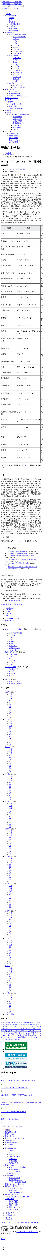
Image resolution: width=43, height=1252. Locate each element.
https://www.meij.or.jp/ (16, 600)
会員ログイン (11, 1215)
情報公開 (12, 22)
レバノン (16, 68)
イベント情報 (9, 1144)
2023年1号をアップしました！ (11, 1126)
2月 (10, 715)
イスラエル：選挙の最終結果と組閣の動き (21, 555)
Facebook (9, 1219)
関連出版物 (13, 106)
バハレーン (17, 53)
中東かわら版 (9, 32)
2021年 (7, 829)
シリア (15, 60)
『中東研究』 (9, 102)
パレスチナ (17, 64)
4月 (10, 711)
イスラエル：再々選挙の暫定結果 (18, 563)
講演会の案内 (13, 133)
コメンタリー (17, 125)
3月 (10, 713)
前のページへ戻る (12, 618)
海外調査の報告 (18, 123)
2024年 (7, 747)
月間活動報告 (13, 138)
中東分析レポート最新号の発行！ (14, 1088)
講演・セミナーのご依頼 (9, 1119)
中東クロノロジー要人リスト (15, 1138)
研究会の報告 (17, 121)
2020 (24, 1022)
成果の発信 (17, 127)
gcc (19, 1039)
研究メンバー (17, 119)
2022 (16, 1022)
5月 (10, 709)
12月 (10, 694)
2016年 (7, 966)
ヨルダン (16, 66)
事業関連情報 (17, 117)
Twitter (8, 1217)
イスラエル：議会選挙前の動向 (17, 553)
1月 (10, 717)
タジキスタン (9, 1031)
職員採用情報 (13, 28)
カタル (15, 47)
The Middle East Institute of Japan (27, 1232)
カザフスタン (16, 1033)
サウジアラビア (18, 51)
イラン (15, 43)
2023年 (7, 774)
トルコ (15, 62)
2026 (2, 1022)
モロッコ (16, 79)
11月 (10, 696)
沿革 (10, 20)
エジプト (16, 74)
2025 (6, 1022)
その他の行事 (13, 142)
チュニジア (17, 77)
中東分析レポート (15, 93)
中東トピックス (14, 91)
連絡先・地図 (13, 30)
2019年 (7, 884)
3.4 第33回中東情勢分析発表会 (13, 1112)
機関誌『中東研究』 (12, 1186)
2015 (2, 1024)
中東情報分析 (9, 89)
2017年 (7, 938)
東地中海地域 (13, 56)
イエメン (16, 39)
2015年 (7, 993)
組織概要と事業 (14, 24)
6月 (10, 707)
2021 (20, 1022)
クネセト (23, 465)
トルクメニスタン (29, 1029)
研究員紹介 (13, 26)
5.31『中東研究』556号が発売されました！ (18, 1080)
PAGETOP (3, 1239)
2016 (38, 1022)
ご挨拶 (11, 18)
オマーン (16, 45)
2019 (27, 1022)
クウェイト (17, 49)
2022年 (7, 801)
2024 (9, 1022)
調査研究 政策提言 (11, 1194)
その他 (11, 83)
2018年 (7, 911)
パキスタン (5, 1029)
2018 (31, 1022)
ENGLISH (15, 8)
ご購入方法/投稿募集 (16, 108)
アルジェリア (17, 72)
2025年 (7, 719)
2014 (6, 1024)
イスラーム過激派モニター (18, 96)
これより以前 (9, 1014)
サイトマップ (7, 1222)
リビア (15, 81)
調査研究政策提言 (11, 1142)
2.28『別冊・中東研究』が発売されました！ (16, 1095)
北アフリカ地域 (14, 70)
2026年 (7, 692)
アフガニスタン (18, 85)
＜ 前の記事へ (6, 604)
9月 (10, 700)
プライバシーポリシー (21, 1222)
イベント (8, 131)
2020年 (7, 856)
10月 (10, 698)
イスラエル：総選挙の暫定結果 (17, 551)
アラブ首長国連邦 (19, 37)
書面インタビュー (15, 140)
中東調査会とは (10, 16)
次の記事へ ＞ (19, 604)
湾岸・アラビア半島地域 (17, 34)
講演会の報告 (13, 136)
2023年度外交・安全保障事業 (19, 115)
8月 (10, 702)
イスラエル (17, 58)
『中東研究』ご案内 (16, 104)
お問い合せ (10, 1213)
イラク (15, 41)
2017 (34, 1022)
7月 (10, 705)
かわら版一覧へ (10, 621)
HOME (7, 1130)
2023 (13, 1022)
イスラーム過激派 (19, 87)
